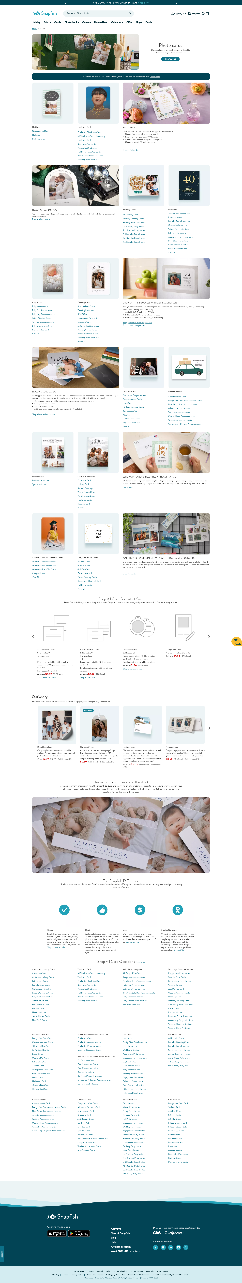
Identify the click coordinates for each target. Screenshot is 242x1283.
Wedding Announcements (179, 412)
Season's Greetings (85, 488)
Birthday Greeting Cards (133, 218)
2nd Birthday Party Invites (134, 230)
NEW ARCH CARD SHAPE (44, 209)
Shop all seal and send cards (43, 414)
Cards (42, 28)
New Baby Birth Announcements (137, 981)
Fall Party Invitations (177, 233)
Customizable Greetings (42, 989)
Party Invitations (175, 217)
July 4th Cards (38, 1065)
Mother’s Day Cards (40, 1058)
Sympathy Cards (39, 484)
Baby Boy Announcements (43, 314)
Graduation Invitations (177, 225)
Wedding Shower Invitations (179, 1024)
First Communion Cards (88, 1064)
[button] (32, 636)
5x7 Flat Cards (84, 561)
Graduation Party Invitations (44, 565)
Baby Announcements (41, 306)
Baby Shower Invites (131, 1069)
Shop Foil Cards (129, 686)
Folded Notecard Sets (177, 1126)
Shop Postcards (129, 574)
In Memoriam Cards (131, 418)
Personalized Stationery (87, 148)
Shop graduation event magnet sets (137, 322)
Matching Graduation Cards (89, 1050)
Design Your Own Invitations (135, 1042)
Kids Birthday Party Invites (134, 1089)
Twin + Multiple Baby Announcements (139, 992)
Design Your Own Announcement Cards (185, 400)
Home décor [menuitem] (101, 22)
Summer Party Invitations (179, 213)
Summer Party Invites (132, 1115)
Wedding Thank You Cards (88, 159)
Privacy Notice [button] (77, 1275)
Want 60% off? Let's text (125, 1251)
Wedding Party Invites (132, 1126)
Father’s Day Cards (40, 1061)
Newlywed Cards (85, 500)
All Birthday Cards (131, 214)
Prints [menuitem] (47, 22)
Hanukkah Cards (39, 1012)
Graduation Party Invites (133, 1123)
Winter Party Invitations (178, 229)
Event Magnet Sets (176, 1130)
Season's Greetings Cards (42, 992)
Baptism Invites (129, 1061)
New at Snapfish (120, 1233)
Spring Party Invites (131, 1111)
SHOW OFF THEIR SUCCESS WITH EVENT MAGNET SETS (150, 302)
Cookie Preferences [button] (94, 1275)
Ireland (100, 1271)
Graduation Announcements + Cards (47, 557)
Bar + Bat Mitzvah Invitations (90, 1076)
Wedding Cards (84, 302)
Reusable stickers (44, 747)
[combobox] (98, 13)
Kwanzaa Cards (38, 1008)
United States (137, 1271)
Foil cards (129, 127)
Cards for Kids (83, 1123)
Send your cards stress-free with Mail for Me (149, 476)
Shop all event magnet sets (134, 325)
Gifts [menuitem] (129, 22)
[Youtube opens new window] (179, 1246)
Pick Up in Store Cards (178, 1162)
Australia (150, 1271)
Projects (195, 13)
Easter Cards (37, 1054)
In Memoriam (38, 476)
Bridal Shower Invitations (178, 244)
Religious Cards (84, 503)
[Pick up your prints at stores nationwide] (157, 1232)
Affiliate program (121, 1246)
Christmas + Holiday (86, 476)
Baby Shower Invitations (178, 240)
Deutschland (79, 1271)
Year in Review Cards (86, 492)
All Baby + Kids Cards (132, 973)
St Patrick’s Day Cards (41, 1050)
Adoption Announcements (43, 322)
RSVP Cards (83, 314)
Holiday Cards (83, 484)
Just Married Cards (176, 989)
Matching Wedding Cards (88, 326)
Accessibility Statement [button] (138, 1275)
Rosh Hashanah (38, 139)
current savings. (132, 941)
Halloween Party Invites (133, 1093)
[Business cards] (142, 724)
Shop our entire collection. (58, 947)
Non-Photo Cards (175, 1142)
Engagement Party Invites (88, 318)
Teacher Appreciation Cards (89, 1146)
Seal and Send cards (44, 391)
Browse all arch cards (41, 219)
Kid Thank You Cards (40, 329)
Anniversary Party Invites (133, 1054)
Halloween (36, 135)
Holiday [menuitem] (36, 22)
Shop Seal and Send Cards (177, 675)
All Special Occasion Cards (89, 1107)
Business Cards (174, 1158)
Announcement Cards (177, 396)
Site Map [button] (55, 1275)
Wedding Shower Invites (88, 329)
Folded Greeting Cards (87, 577)
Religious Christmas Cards (43, 996)
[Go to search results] (130, 13)
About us (116, 1228)
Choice (50, 930)
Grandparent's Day (40, 131)
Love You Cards (84, 1126)
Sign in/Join (180, 13)
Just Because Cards (131, 411)
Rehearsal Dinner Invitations (180, 1016)
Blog (113, 1237)
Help (113, 1242)
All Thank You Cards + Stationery (91, 136)
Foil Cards (127, 649)
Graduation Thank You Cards (89, 132)
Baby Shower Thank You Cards (90, 155)
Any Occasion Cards (131, 422)
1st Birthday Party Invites (133, 226)
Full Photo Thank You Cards (89, 151)
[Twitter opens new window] (187, 1246)
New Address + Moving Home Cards (93, 1138)
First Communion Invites (88, 1068)
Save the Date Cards (86, 306)
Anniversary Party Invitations (180, 237)
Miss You (126, 415)
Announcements (175, 391)
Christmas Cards (85, 480)
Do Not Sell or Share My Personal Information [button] (171, 1275)
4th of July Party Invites (133, 1173)
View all (81, 507)
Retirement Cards (85, 1134)
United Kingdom (121, 1271)
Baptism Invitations (86, 1072)
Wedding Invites (175, 985)
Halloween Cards (39, 1081)
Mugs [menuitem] (139, 22)
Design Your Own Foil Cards (89, 581)
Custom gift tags (87, 747)
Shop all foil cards (130, 150)
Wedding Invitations (86, 310)
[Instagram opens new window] (164, 1246)
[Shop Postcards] (166, 533)
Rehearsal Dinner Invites (88, 333)
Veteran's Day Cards (40, 1085)
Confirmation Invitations (88, 1083)
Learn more (155, 76)
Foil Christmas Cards (41, 985)
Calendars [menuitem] (117, 22)
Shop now (143, 2)
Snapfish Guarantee (169, 930)
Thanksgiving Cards (40, 1089)
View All (171, 252)
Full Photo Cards (85, 585)
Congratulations (39, 573)
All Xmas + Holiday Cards (43, 977)
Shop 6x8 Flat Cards (88, 674)
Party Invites (128, 1103)
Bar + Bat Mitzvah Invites (133, 1085)
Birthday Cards (129, 209)
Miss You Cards (84, 1130)
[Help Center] (203, 13)
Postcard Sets (174, 1134)
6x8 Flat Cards (84, 565)
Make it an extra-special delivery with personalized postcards (159, 558)
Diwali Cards (37, 1077)
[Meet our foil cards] (166, 103)
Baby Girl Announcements (43, 310)
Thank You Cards (84, 127)
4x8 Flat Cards (84, 569)
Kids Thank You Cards (87, 144)
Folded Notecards (85, 573)
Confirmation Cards (86, 1060)
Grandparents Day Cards (42, 1069)
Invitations (172, 209)
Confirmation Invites (131, 1065)
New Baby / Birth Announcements (182, 404)
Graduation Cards (85, 1038)
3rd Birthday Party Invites (134, 234)
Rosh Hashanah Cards (41, 1073)
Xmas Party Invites (40, 1000)
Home (34, 28)
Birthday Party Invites (132, 1146)
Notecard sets (172, 747)
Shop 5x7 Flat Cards (45, 686)
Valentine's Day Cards (41, 1046)
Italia (108, 1271)
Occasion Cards (129, 391)
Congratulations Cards (132, 399)
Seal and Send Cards (174, 649)
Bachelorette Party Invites (179, 981)
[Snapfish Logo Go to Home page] (45, 13)
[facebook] (157, 1246)
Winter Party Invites (131, 1107)
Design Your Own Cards (88, 557)
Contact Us (179, 950)
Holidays (35, 127)
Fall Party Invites (130, 1119)
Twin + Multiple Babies (41, 318)
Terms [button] (65, 1275)
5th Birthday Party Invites (134, 242)
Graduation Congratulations (134, 395)
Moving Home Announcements (181, 416)
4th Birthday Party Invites (134, 238)
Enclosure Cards (84, 322)
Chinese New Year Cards (42, 1042)
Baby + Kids (37, 302)
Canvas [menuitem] (86, 22)
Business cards (129, 747)
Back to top (140, 962)
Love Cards (127, 403)
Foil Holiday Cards (40, 981)
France (91, 1271)
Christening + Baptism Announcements (184, 424)
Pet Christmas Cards (86, 496)
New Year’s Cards (39, 1020)
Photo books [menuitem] (72, 22)
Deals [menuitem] (148, 22)
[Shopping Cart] (207, 13)
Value (125, 930)
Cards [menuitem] (57, 22)
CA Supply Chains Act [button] (115, 1275)
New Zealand (163, 1271)
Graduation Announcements (180, 420)
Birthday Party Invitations (134, 222)
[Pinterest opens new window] (172, 1246)
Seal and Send (174, 1107)
